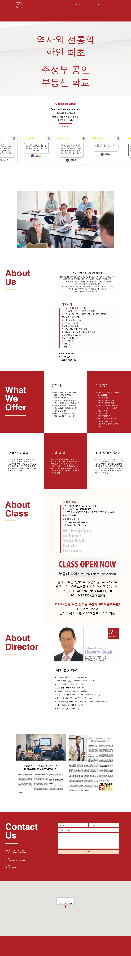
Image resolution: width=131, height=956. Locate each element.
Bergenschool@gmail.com (15, 860)
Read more (35, 150)
